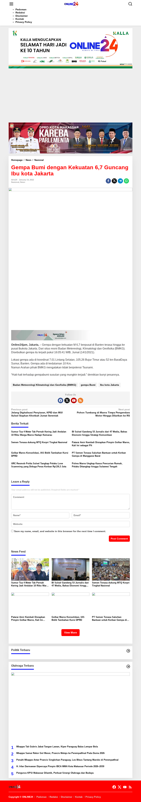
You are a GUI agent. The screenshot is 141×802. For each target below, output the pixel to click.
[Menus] (11, 4)
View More (70, 632)
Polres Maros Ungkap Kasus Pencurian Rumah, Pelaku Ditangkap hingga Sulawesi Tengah (97, 465)
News (22, 182)
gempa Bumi (88, 384)
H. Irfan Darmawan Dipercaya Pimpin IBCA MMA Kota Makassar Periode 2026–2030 (60, 766)
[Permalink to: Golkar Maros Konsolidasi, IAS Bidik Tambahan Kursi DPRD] (70, 603)
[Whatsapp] (126, 180)
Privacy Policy (93, 797)
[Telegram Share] (120, 180)
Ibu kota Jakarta (109, 384)
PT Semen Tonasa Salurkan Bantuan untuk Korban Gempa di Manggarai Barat (99, 454)
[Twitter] (67, 400)
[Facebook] (60, 400)
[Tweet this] (114, 180)
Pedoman (41, 797)
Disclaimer (66, 797)
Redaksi (54, 797)
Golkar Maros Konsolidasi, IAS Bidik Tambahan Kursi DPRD (39, 454)
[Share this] (108, 180)
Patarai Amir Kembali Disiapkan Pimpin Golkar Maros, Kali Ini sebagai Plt (101, 444)
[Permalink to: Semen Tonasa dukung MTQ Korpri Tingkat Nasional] (111, 569)
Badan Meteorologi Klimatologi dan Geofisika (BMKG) (44, 384)
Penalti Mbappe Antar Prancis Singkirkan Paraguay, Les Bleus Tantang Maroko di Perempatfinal (67, 760)
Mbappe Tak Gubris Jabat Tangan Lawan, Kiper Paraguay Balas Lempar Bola (57, 746)
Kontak (79, 797)
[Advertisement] (70, 97)
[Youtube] (74, 400)
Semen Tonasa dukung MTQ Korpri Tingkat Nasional (39, 442)
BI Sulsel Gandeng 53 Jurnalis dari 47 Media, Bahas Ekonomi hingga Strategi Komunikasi (99, 433)
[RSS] (80, 400)
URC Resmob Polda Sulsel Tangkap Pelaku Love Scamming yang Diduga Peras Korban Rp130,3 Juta (38, 465)
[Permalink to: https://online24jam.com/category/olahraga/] (128, 666)
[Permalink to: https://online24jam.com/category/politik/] (128, 651)
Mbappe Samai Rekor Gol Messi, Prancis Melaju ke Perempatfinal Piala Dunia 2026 (60, 753)
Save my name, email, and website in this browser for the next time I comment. (60, 531)
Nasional (15, 182)
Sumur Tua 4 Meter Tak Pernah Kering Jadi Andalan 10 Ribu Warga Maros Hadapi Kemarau (38, 433)
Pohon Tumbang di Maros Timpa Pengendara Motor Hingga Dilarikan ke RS (103, 412)
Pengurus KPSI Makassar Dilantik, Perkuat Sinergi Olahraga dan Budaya (55, 773)
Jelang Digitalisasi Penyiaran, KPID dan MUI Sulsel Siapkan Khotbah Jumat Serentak (37, 412)
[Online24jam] (71, 3)
